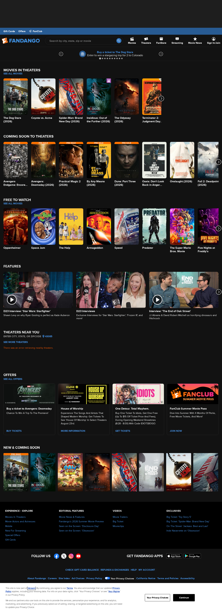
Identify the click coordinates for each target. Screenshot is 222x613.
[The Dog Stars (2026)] (16, 472)
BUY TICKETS (14, 431)
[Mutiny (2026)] (206, 472)
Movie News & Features (72, 517)
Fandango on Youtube (78, 556)
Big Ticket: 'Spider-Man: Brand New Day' (188, 521)
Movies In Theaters (15, 517)
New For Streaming (15, 530)
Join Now (176, 431)
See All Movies (12, 73)
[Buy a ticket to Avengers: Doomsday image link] (29, 393)
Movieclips (118, 526)
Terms (70, 588)
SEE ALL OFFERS (12, 379)
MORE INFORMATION (73, 431)
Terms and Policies (167, 578)
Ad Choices (78, 578)
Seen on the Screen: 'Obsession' (76, 530)
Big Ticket (118, 521)
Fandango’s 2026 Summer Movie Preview (81, 521)
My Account (147, 570)
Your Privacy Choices (122, 578)
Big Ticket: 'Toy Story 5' (178, 517)
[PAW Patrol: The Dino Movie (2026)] (70, 472)
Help (134, 570)
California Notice (145, 578)
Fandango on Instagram (71, 556)
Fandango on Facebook (56, 556)
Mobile (8, 526)
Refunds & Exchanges (115, 570)
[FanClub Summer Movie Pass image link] (192, 393)
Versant (31, 588)
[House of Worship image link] (83, 393)
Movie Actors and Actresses (20, 521)
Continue (184, 597)
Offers (21, 31)
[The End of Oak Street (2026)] (151, 472)
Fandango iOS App (174, 556)
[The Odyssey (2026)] (97, 472)
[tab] (100, 58)
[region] (111, 598)
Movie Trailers (120, 517)
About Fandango (36, 578)
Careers (52, 578)
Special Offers (12, 535)
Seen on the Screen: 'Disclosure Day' (79, 526)
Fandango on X (63, 556)
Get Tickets (122, 431)
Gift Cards (9, 31)
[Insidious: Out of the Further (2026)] (43, 472)
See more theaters (15, 342)
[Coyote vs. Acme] (178, 472)
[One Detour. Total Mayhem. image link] (138, 393)
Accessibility (187, 578)
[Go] (118, 40)
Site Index (64, 578)
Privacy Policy (94, 578)
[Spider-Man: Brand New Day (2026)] (124, 472)
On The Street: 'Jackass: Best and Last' (187, 526)
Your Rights (114, 591)
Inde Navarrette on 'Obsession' (183, 530)
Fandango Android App (192, 556)
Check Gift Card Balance (82, 570)
